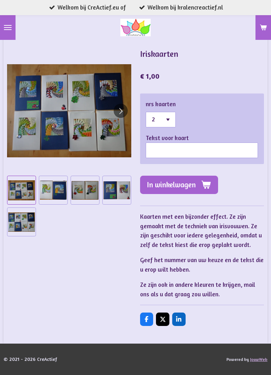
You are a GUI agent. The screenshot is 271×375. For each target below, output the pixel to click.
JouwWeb (258, 359)
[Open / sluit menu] (8, 27)
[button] (21, 190)
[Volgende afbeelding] (121, 111)
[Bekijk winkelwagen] (263, 27)
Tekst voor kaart (167, 137)
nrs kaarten (161, 104)
